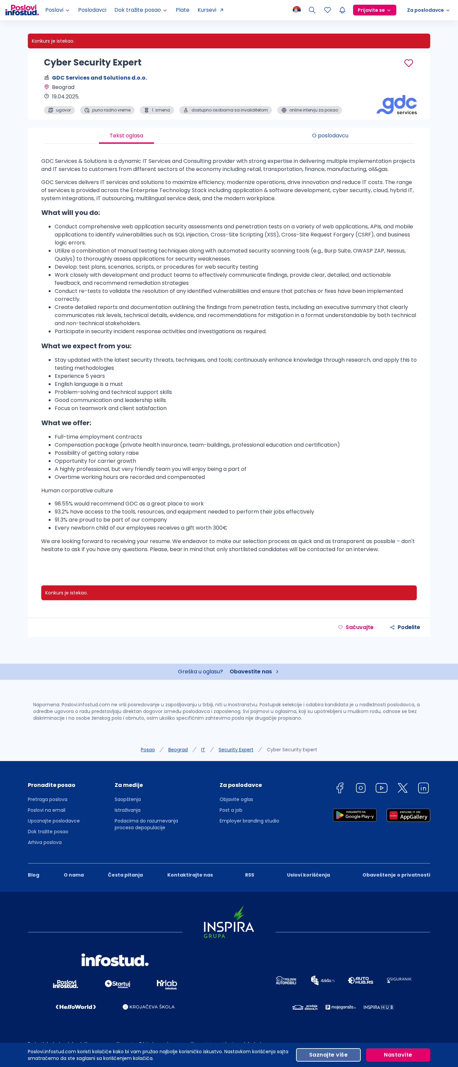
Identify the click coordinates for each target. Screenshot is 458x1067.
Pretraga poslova (47, 799)
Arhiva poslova (45, 842)
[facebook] (339, 789)
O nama (74, 875)
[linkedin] (423, 789)
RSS (249, 875)
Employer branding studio (249, 820)
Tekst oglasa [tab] (126, 135)
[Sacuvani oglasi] (327, 10)
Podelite (409, 627)
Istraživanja (127, 810)
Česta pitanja (125, 875)
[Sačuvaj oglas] (408, 63)
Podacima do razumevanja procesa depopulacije (146, 824)
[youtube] (381, 789)
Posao (148, 749)
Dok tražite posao (48, 831)
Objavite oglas (236, 799)
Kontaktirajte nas (190, 875)
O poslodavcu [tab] (330, 135)
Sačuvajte (360, 627)
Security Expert (236, 749)
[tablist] (229, 136)
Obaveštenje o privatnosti (396, 875)
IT (203, 749)
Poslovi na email (46, 810)
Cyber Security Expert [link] (292, 749)
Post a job (231, 810)
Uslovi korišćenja (308, 875)
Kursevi (206, 10)
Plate (182, 10)
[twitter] (402, 789)
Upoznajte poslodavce (54, 820)
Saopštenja (128, 799)
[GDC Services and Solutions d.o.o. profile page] (397, 97)
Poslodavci (92, 10)
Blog (33, 875)
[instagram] (360, 789)
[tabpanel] (229, 358)
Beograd (178, 749)
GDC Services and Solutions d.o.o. (99, 78)
